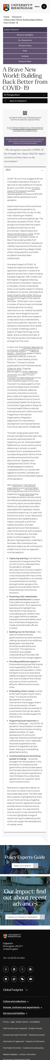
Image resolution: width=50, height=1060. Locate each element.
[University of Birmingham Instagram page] (6, 969)
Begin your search (22, 865)
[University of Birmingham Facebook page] (30, 969)
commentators (31, 488)
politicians (17, 485)
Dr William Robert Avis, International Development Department (26, 128)
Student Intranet (35, 1028)
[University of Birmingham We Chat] (22, 979)
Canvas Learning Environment (15, 1035)
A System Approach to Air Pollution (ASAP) (25, 349)
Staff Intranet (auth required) (15, 1028)
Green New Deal (26, 494)
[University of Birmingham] (18, 7)
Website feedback (10, 1054)
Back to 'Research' (18, 100)
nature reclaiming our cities (20, 233)
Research (17, 16)
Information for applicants (13, 1041)
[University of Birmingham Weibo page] (14, 979)
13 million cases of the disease (23, 189)
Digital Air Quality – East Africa (23, 352)
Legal (12, 1022)
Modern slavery (22, 1022)
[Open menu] (44, 6)
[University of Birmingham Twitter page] (22, 969)
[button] (25, 170)
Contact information (27, 1054)
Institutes (25, 56)
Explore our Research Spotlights (22, 917)
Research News (25, 61)
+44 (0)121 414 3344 (16, 958)
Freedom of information (35, 1041)
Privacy (6, 1022)
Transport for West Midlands (20, 377)
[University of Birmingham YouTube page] (30, 979)
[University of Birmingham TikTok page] (6, 979)
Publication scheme (37, 1035)
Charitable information (12, 1048)
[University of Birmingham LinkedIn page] (14, 969)
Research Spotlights (25, 35)
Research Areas (25, 46)
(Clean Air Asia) (14, 368)
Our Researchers (25, 40)
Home (6, 16)
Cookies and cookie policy (33, 1048)
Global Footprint (13, 989)
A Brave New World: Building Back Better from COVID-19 (23, 21)
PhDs (25, 51)
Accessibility (35, 1022)
